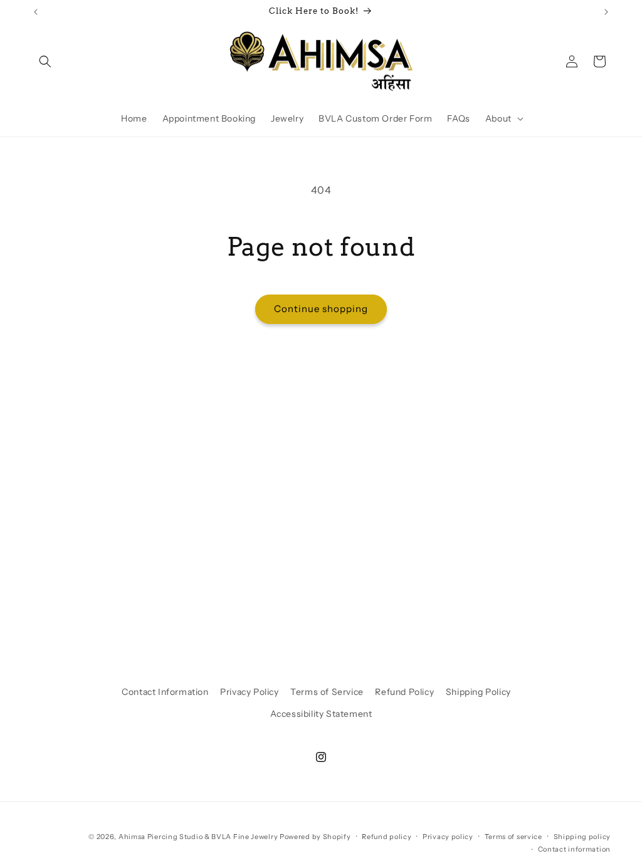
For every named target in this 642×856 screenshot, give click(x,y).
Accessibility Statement (321, 713)
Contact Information (165, 691)
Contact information (574, 849)
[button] (45, 61)
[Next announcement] (606, 12)
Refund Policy (404, 691)
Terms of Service (327, 691)
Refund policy (386, 836)
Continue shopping (321, 309)
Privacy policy (448, 836)
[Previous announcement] (36, 12)
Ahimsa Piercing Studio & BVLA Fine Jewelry (198, 836)
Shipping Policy (478, 691)
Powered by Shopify (315, 836)
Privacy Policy (249, 691)
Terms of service (513, 836)
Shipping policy (582, 836)
